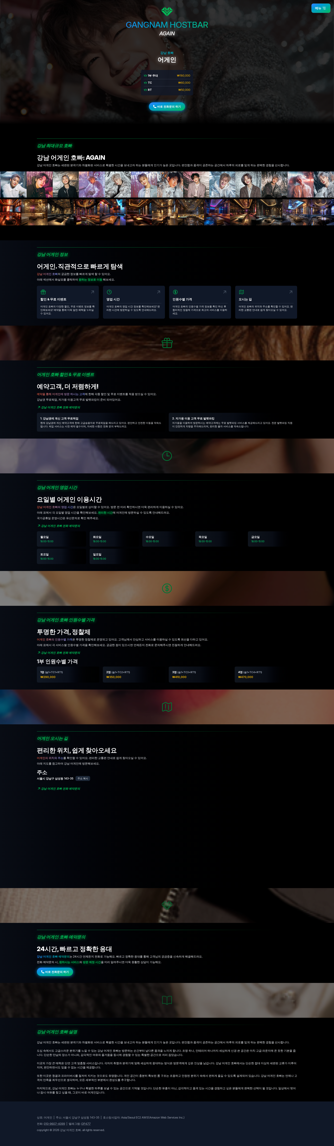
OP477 (86, 1123)
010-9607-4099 (54, 1123)
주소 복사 (83, 778)
